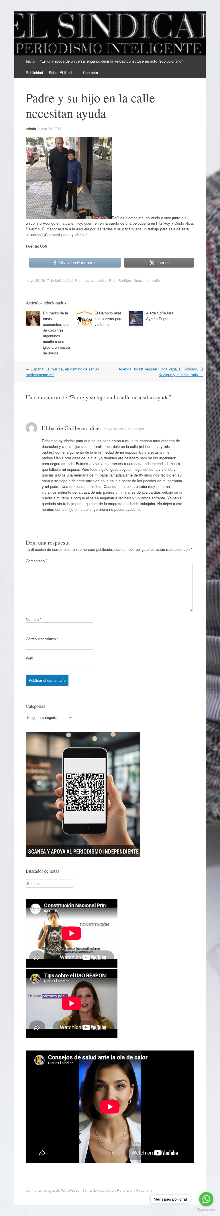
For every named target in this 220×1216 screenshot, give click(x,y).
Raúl (113, 280)
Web (29, 658)
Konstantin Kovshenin (135, 1190)
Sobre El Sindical (63, 72)
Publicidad (34, 72)
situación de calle (146, 280)
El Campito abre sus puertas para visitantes (108, 318)
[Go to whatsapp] (206, 1199)
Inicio (30, 61)
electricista (99, 280)
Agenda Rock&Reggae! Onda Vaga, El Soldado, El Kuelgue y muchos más (161, 371)
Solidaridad (64, 280)
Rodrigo (124, 280)
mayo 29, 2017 (50, 128)
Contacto (90, 72)
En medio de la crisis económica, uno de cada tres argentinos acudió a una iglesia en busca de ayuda (56, 333)
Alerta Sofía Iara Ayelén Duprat (159, 315)
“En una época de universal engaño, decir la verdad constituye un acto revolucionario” (111, 61)
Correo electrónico (42, 638)
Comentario (36, 560)
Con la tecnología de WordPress (52, 1190)
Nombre (33, 619)
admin (31, 128)
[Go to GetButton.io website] (206, 1210)
